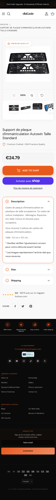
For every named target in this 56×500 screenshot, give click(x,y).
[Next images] (50, 110)
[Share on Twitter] (23, 306)
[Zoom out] (14, 95)
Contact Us (32, 392)
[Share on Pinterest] (31, 306)
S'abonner (28, 451)
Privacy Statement (35, 387)
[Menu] (3, 13)
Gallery (31, 382)
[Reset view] (42, 95)
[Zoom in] (32, 95)
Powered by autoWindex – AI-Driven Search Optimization (33, 489)
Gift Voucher (6, 418)
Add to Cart (30, 170)
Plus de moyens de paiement (28, 188)
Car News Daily (34, 409)
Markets (4, 382)
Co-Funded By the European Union (28, 349)
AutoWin (14, 489)
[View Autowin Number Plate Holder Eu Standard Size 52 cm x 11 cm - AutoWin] (14, 108)
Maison (4, 24)
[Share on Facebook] (15, 306)
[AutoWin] (27, 14)
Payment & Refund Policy (10, 387)
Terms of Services (8, 392)
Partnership (32, 378)
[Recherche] (10, 13)
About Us (4, 378)
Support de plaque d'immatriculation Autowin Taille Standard (25, 29)
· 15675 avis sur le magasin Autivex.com (29, 295)
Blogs (3, 409)
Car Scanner (6, 413)
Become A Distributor (36, 413)
